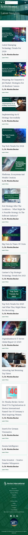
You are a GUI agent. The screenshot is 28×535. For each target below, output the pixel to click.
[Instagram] (14, 516)
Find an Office (14, 492)
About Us (14, 488)
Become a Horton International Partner (14, 512)
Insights (14, 495)
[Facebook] (11, 516)
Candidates (14, 509)
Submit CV (14, 505)
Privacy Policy (14, 501)
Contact (14, 497)
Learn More (5, 57)
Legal (14, 503)
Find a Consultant (14, 490)
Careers (14, 507)
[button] (26, 7)
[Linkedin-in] (1, 2)
